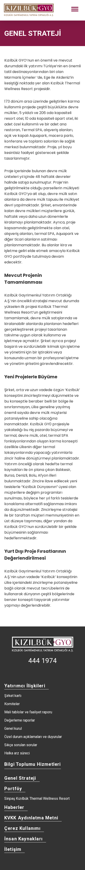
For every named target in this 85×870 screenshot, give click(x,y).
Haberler (14, 807)
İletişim (13, 849)
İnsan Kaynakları (23, 838)
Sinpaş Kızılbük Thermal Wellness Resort (37, 798)
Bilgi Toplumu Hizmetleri (32, 764)
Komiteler (12, 704)
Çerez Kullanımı (22, 828)
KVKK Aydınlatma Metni (31, 817)
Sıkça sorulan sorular (20, 745)
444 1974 (42, 660)
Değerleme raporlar (19, 720)
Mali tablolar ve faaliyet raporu (28, 712)
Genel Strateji (20, 778)
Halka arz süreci (17, 753)
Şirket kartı (12, 696)
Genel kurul (13, 728)
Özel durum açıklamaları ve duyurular (33, 737)
